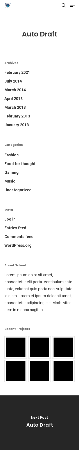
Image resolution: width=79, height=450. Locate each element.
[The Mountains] (15, 347)
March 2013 (15, 107)
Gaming (11, 172)
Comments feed (19, 236)
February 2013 (17, 116)
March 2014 (15, 90)
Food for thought (20, 163)
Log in (10, 219)
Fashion (11, 155)
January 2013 (16, 124)
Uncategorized (18, 190)
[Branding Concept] (63, 347)
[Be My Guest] (63, 371)
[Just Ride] (39, 347)
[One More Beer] (39, 371)
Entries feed (15, 228)
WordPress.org (18, 245)
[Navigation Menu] (72, 5)
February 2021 (17, 72)
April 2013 (13, 98)
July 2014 (13, 81)
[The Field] (15, 371)
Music (9, 181)
